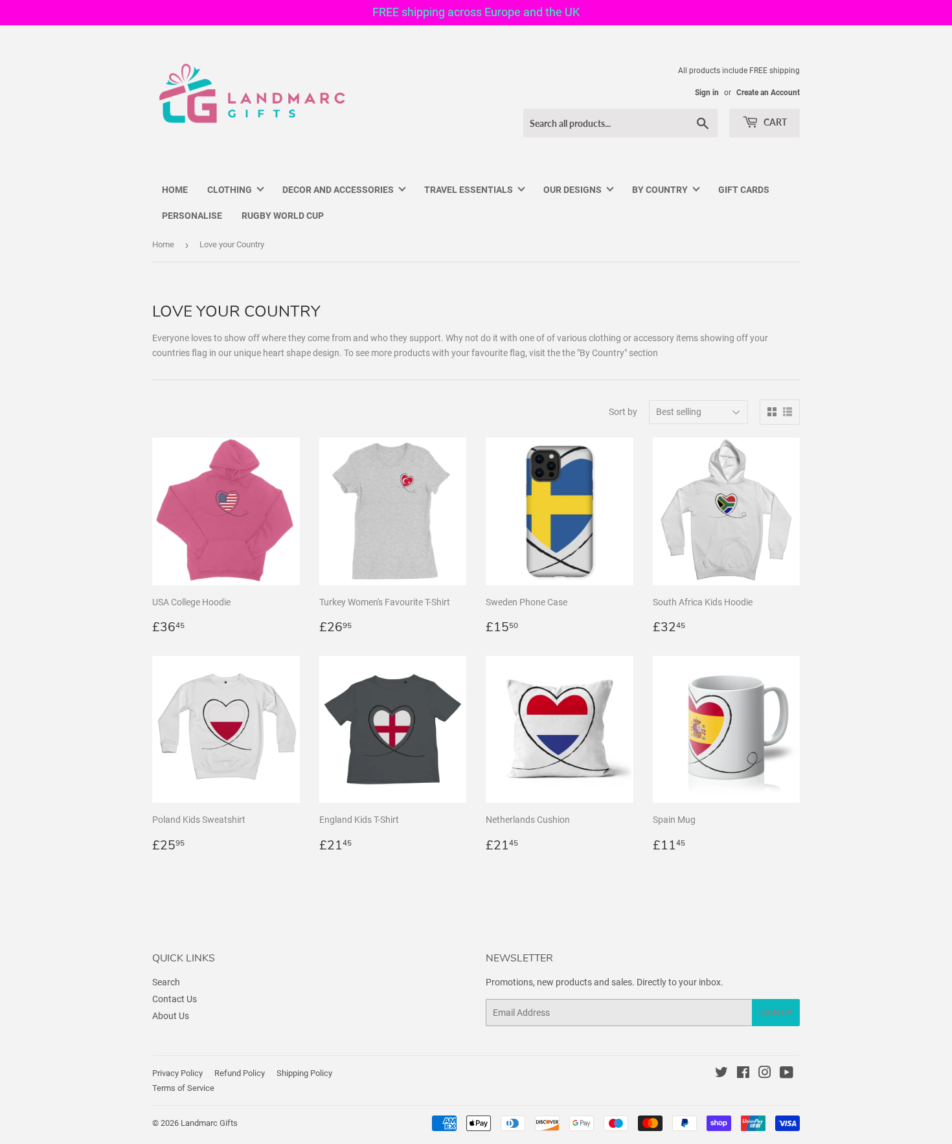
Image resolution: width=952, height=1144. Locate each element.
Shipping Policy (304, 1073)
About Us (170, 1016)
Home (163, 244)
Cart (774, 122)
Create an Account (768, 92)
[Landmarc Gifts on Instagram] (764, 1074)
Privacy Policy (177, 1073)
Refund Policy (239, 1073)
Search (166, 982)
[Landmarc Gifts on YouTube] (786, 1074)
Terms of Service (183, 1088)
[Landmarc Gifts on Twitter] (721, 1074)
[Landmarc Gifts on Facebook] (743, 1074)
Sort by (623, 412)
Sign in (707, 92)
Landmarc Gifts (209, 1123)
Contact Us (174, 999)
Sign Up (775, 1013)
